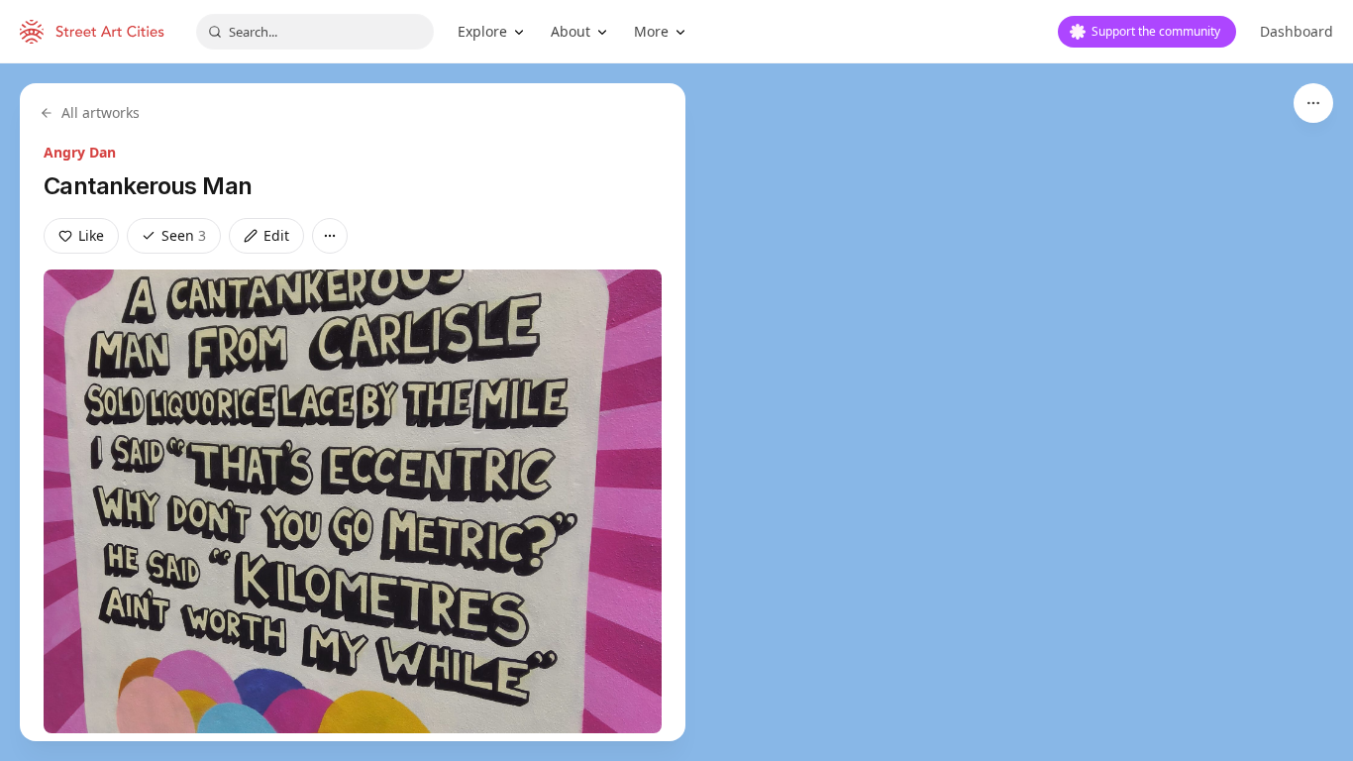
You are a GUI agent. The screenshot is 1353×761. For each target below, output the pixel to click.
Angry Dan (80, 152)
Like (91, 235)
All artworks (100, 112)
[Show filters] (1313, 103)
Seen (183, 235)
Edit (276, 235)
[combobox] (315, 32)
